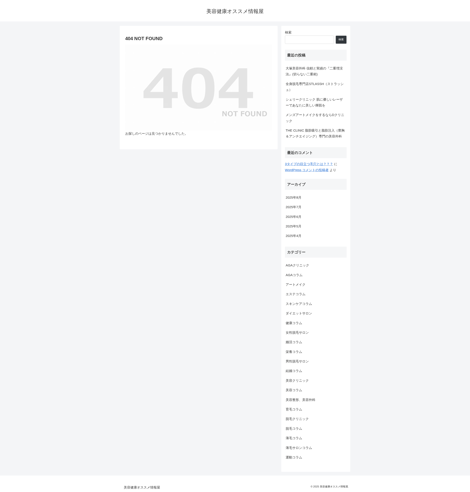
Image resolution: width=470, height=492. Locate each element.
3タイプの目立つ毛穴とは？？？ (309, 164)
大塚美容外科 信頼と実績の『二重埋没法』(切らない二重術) (314, 71)
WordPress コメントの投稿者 (307, 170)
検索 (288, 32)
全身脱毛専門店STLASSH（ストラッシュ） (315, 87)
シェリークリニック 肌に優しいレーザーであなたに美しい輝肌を (314, 102)
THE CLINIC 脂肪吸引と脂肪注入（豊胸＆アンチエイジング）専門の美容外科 (315, 133)
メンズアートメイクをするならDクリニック (315, 118)
